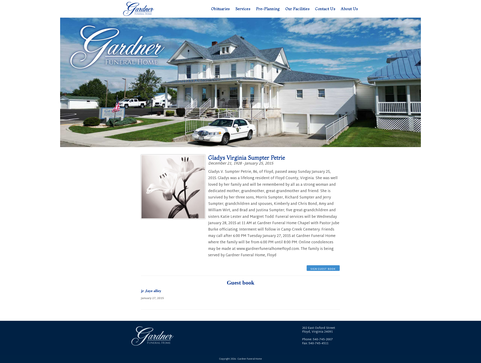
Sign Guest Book (323, 269)
